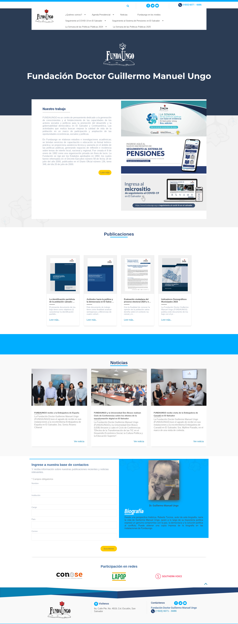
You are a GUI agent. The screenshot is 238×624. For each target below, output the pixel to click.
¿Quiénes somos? (73, 14)
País (33, 519)
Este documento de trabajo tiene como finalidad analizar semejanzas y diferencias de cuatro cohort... (99, 310)
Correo (35, 531)
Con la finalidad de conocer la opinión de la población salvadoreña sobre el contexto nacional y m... (137, 310)
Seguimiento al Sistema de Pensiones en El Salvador (136, 21)
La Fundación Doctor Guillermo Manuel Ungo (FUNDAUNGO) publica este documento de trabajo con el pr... (175, 310)
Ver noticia (79, 441)
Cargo (34, 507)
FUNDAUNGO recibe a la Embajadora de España (56, 413)
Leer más (104, 172)
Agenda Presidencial (101, 14)
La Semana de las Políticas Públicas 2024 (84, 27)
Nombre (35, 483)
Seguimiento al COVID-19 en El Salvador (83, 21)
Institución (36, 495)
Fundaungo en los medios (149, 14)
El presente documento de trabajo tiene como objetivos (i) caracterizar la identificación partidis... (62, 310)
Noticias (124, 14)
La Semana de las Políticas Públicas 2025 (132, 27)
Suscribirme (109, 549)
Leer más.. (54, 320)
